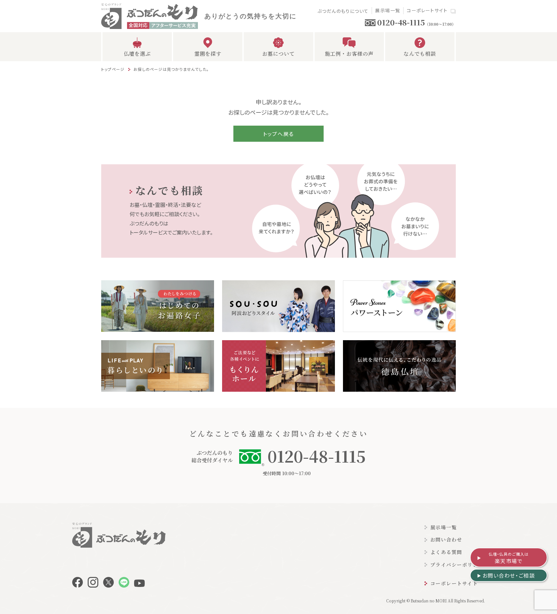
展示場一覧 (387, 10)
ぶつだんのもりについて (343, 11)
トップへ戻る (278, 134)
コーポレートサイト (427, 10)
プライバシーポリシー (457, 564)
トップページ (112, 69)
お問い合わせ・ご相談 (509, 575)
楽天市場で (509, 558)
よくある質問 (446, 552)
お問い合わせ (446, 539)
